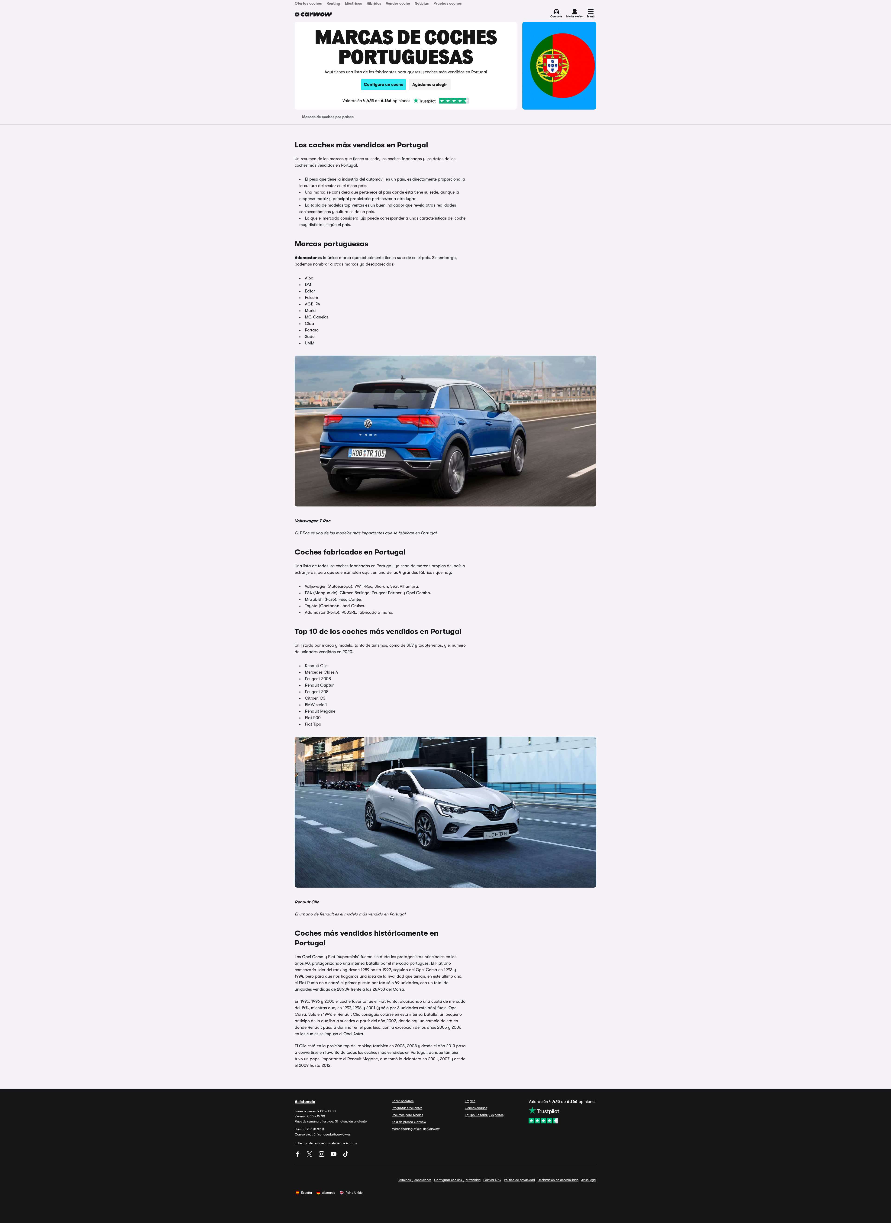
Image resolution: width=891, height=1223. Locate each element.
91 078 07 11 (315, 1129)
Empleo (470, 1101)
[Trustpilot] (441, 101)
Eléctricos (353, 3)
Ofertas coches (308, 3)
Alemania (328, 1192)
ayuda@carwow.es (336, 1134)
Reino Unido (354, 1192)
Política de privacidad (519, 1180)
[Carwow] (313, 14)
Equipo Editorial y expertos (484, 1115)
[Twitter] (310, 1156)
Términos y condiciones (414, 1180)
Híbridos (374, 3)
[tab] (328, 117)
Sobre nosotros (402, 1101)
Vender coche (398, 3)
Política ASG (492, 1180)
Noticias (422, 3)
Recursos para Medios (407, 1115)
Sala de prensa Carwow (409, 1122)
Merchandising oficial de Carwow (415, 1129)
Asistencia (305, 1101)
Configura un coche (383, 84)
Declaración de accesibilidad (558, 1180)
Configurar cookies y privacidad (457, 1180)
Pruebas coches (447, 3)
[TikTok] (346, 1156)
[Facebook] (298, 1156)
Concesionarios (476, 1108)
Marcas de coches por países (328, 117)
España (306, 1192)
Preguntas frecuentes (407, 1108)
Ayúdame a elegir (429, 84)
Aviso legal (588, 1180)
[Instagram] (322, 1156)
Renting (333, 3)
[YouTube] (334, 1156)
